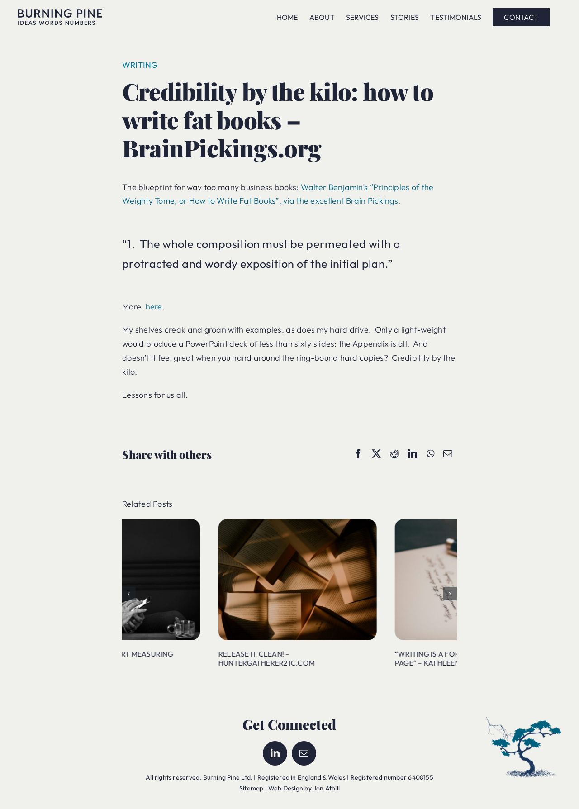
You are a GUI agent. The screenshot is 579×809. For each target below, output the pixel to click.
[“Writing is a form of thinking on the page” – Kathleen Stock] (378, 523)
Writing (140, 65)
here (154, 306)
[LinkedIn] (412, 454)
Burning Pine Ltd (227, 777)
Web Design (285, 788)
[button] (129, 593)
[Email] (448, 454)
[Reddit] (394, 454)
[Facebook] (358, 454)
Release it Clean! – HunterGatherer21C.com (170, 658)
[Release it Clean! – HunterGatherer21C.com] (201, 523)
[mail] (304, 753)
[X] (376, 454)
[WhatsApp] (430, 454)
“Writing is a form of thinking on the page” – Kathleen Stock (372, 658)
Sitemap (251, 788)
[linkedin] (275, 753)
